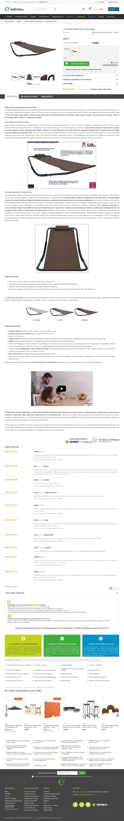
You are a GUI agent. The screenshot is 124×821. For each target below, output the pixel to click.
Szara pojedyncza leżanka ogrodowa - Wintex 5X (51, 485)
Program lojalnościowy (52, 794)
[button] (55, 9)
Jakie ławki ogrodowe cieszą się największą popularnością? (99, 748)
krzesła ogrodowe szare (49, 660)
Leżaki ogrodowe (94, 673)
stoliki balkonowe (84, 660)
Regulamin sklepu (50, 796)
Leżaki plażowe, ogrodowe (69, 677)
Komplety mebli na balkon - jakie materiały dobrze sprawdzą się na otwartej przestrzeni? (72, 759)
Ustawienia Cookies (31, 798)
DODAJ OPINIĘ (107, 89)
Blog (6, 791)
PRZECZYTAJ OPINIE (96, 89)
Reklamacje (48, 808)
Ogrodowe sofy (66, 673)
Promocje (81, 17)
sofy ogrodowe (25, 660)
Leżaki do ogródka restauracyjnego (45, 677)
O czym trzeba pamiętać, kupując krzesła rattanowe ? (44, 759)
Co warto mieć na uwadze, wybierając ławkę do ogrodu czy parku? (46, 753)
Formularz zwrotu (11, 809)
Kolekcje (91, 17)
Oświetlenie (44, 17)
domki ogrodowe (35, 660)
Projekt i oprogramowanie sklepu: (49, 817)
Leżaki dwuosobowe (40, 665)
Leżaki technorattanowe (14, 670)
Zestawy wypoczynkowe (14, 680)
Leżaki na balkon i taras (14, 677)
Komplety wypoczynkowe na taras (45, 670)
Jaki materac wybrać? (40, 765)
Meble (9, 17)
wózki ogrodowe (96, 660)
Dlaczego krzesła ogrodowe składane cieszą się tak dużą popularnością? (19, 764)
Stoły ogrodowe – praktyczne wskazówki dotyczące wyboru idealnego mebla (71, 747)
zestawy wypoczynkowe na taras (68, 660)
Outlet (101, 17)
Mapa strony (48, 810)
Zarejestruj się (113, 2)
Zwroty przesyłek (30, 801)
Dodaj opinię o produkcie (15, 593)
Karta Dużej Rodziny (31, 805)
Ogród (33, 17)
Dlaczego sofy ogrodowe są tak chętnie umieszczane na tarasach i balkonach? (46, 748)
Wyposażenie (57, 17)
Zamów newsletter (47, 773)
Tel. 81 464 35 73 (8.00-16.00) (27, 2)
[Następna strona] (117, 588)
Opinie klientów (29, 808)
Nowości (70, 17)
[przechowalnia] (84, 9)
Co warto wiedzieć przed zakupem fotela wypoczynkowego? (72, 741)
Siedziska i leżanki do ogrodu (43, 673)
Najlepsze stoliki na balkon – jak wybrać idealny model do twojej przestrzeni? (101, 759)
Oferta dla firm (10, 803)
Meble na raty (29, 803)
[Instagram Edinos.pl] (81, 805)
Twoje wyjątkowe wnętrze (31, 607)
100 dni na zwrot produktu (73, 75)
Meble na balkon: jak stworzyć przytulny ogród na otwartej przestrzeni (19, 753)
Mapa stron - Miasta (51, 805)
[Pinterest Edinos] (88, 805)
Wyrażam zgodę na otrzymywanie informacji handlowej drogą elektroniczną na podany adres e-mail (63, 776)
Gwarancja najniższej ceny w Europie (77, 79)
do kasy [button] (113, 9)
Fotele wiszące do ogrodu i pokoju (18, 673)
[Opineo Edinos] (100, 805)
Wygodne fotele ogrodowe (97, 677)
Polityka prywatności (31, 796)
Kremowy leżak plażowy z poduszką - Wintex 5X (51, 459)
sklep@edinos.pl (43, 2)
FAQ (45, 803)
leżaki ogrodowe (49, 346)
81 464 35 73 (82, 792)
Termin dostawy (30, 794)
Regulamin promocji (51, 798)
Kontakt (14, 2)
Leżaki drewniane (94, 670)
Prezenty (110, 17)
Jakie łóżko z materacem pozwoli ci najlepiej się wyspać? (100, 764)
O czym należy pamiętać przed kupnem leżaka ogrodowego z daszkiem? (16, 747)
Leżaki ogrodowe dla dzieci (42, 680)
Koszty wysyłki (29, 791)
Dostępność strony (31, 810)
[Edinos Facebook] (75, 805)
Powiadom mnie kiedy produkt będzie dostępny (83, 69)
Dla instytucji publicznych (9, 806)
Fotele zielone (65, 680)
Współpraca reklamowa (13, 801)
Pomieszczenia (21, 17)
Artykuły (47, 791)
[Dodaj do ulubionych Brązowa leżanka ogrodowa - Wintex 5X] (92, 64)
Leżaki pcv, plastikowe (96, 665)
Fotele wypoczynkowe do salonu (99, 680)
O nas (7, 2)
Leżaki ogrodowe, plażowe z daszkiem (19, 665)
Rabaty (46, 801)
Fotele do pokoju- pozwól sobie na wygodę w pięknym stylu (100, 753)
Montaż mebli (68, 83)
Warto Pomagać (11, 798)
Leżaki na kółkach (66, 665)
